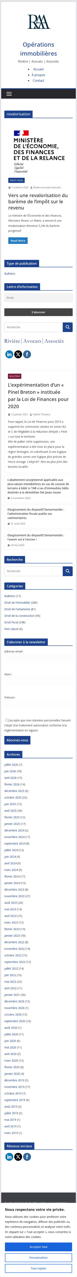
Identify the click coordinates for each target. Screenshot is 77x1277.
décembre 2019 (14, 1080)
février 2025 (12, 817)
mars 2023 (11, 922)
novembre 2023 (14, 896)
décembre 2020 (14, 1001)
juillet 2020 (11, 1034)
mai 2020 (10, 1047)
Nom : (8, 674)
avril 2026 (10, 778)
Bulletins (9, 273)
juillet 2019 (11, 1113)
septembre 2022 (14, 962)
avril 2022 (10, 988)
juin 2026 (10, 771)
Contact (38, 80)
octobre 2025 (13, 797)
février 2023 (12, 929)
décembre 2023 (14, 889)
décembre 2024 (14, 830)
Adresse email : (14, 651)
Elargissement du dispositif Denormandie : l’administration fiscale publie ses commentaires (36, 514)
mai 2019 (10, 1120)
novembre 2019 (14, 1087)
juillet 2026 (11, 764)
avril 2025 (10, 810)
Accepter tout (38, 1247)
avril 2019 (10, 1126)
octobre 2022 (13, 955)
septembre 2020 (14, 1021)
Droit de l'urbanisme (17, 609)
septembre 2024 (14, 843)
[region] (38, 1240)
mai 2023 (10, 909)
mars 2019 (11, 1133)
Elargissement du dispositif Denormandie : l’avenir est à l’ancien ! (36, 537)
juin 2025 (10, 804)
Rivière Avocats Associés (47, 187)
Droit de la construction (19, 616)
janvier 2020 (12, 1074)
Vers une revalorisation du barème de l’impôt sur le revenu (38, 201)
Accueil (38, 69)
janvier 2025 (12, 824)
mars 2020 (11, 1060)
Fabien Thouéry (41, 414)
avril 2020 (10, 1054)
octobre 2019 (13, 1093)
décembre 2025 (14, 791)
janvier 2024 (12, 883)
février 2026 (12, 784)
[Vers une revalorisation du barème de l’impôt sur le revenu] (38, 151)
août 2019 (10, 1106)
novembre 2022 (14, 949)
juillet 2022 (11, 968)
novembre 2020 (14, 1008)
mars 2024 (11, 870)
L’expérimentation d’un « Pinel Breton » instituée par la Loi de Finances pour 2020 (38, 395)
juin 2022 (10, 975)
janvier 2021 (12, 995)
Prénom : (10, 697)
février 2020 (12, 1067)
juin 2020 (10, 1041)
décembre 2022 (14, 942)
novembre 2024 (14, 837)
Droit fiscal (16, 180)
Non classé (11, 629)
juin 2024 (10, 857)
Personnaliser (38, 1257)
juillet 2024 (11, 850)
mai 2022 (10, 981)
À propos (38, 75)
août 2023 (10, 903)
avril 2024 (10, 863)
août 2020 (10, 1027)
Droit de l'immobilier (17, 602)
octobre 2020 (13, 1014)
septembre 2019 (14, 1100)
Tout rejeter (38, 1268)
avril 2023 (10, 916)
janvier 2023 (12, 935)
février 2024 (12, 876)
